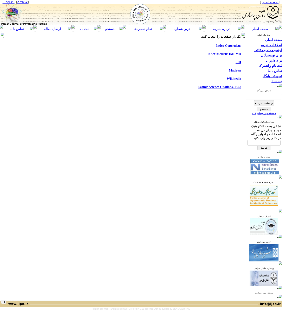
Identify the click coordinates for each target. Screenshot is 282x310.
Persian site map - (101, 309)
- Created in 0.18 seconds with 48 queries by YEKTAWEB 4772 (158, 309)
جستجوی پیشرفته (264, 113)
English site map (118, 309)
